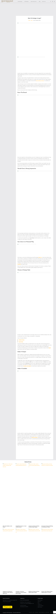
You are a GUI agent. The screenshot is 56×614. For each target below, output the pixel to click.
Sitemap (51, 612)
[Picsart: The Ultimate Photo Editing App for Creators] (47, 559)
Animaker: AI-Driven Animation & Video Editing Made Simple (21, 592)
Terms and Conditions (42, 612)
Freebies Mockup (21, 339)
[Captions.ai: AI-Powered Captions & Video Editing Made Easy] (8, 559)
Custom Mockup (40, 605)
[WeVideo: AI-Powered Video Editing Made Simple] (34, 559)
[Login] (52, 1)
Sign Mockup (21, 341)
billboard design (35, 437)
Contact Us (44, 1)
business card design (27, 365)
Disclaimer (36, 612)
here (40, 257)
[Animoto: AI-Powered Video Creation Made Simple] (34, 494)
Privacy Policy (47, 612)
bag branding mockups (40, 80)
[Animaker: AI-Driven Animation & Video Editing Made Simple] (21, 559)
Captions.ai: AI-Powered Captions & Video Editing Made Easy (8, 592)
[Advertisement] (28, 9)
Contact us (40, 604)
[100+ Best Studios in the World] (8, 494)
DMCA (33, 612)
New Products (40, 600)
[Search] (50, 1)
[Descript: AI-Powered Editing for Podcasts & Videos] (47, 494)
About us (39, 601)
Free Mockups (20, 1)
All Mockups (26, 1)
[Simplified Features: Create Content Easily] (21, 494)
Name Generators (34, 1)
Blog (39, 1)
